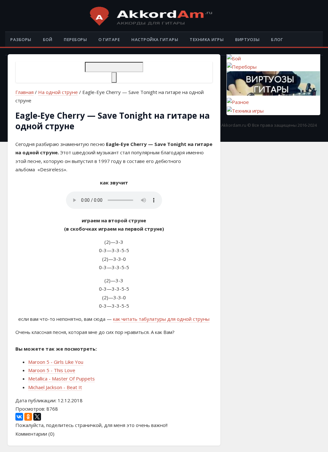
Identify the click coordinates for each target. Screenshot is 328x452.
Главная (24, 92)
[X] (37, 417)
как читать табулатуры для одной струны (161, 319)
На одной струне (58, 92)
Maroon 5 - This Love (51, 370)
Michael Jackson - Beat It (55, 387)
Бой (48, 39)
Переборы (75, 39)
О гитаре (109, 39)
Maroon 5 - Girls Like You (55, 362)
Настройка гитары (154, 39)
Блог (277, 39)
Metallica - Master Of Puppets (61, 378)
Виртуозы (247, 39)
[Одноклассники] (28, 417)
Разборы (20, 39)
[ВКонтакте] (19, 417)
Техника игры (207, 39)
